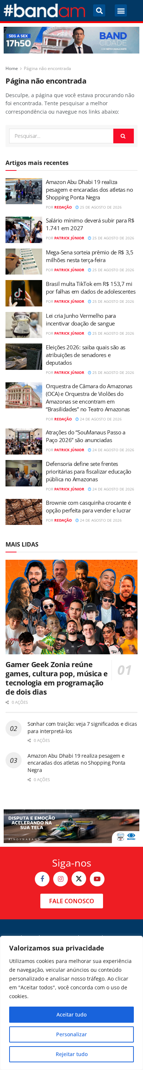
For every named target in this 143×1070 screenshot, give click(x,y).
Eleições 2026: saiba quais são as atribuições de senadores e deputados (85, 354)
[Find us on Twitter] (79, 878)
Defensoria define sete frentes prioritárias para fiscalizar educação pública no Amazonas (88, 471)
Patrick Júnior (69, 237)
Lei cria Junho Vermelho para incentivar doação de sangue (81, 319)
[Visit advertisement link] (71, 40)
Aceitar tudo (71, 1014)
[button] (99, 10)
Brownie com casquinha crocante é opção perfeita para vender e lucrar (88, 506)
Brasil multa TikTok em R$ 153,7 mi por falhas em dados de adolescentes (91, 287)
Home (12, 68)
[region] (71, 1003)
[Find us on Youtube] (97, 879)
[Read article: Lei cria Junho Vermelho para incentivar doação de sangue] (24, 325)
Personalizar (71, 1034)
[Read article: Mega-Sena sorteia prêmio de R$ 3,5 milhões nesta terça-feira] (24, 262)
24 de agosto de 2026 (100, 419)
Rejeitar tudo (72, 1054)
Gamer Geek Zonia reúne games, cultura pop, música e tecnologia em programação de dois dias (57, 678)
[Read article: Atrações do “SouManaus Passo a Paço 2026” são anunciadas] (24, 442)
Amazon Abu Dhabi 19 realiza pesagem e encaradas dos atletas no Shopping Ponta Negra (89, 189)
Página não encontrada (47, 68)
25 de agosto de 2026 (100, 207)
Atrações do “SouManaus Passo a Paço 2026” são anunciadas (85, 436)
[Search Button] (123, 136)
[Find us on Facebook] (42, 879)
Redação (63, 207)
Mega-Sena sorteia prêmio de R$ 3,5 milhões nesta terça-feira (89, 256)
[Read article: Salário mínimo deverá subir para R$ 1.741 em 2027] (24, 230)
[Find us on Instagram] (60, 879)
